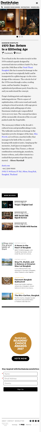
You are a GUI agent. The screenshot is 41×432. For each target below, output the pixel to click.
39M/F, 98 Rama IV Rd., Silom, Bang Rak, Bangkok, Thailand (19, 173)
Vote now (20, 358)
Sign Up (20, 389)
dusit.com (6, 165)
